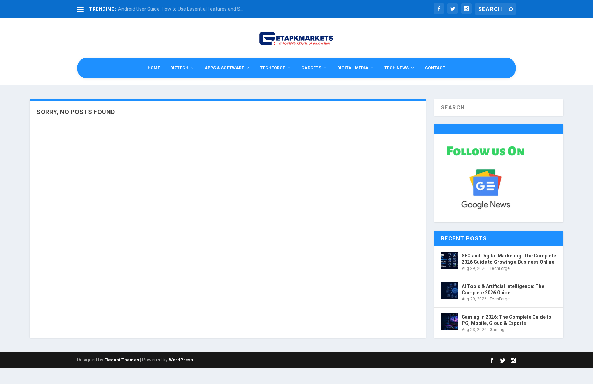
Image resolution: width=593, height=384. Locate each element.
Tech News (396, 68)
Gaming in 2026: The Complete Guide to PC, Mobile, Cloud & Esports (506, 320)
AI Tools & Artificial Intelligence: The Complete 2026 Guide (503, 289)
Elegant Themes (121, 359)
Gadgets (311, 68)
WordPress (181, 359)
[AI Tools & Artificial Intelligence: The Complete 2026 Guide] (449, 290)
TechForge (272, 68)
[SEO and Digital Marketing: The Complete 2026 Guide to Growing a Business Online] (449, 260)
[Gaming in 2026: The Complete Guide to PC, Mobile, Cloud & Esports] (449, 321)
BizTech (179, 68)
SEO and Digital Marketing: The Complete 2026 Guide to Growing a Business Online (509, 259)
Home (154, 68)
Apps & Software (224, 68)
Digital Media (352, 68)
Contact (435, 68)
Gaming (497, 329)
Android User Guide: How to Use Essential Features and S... (180, 9)
